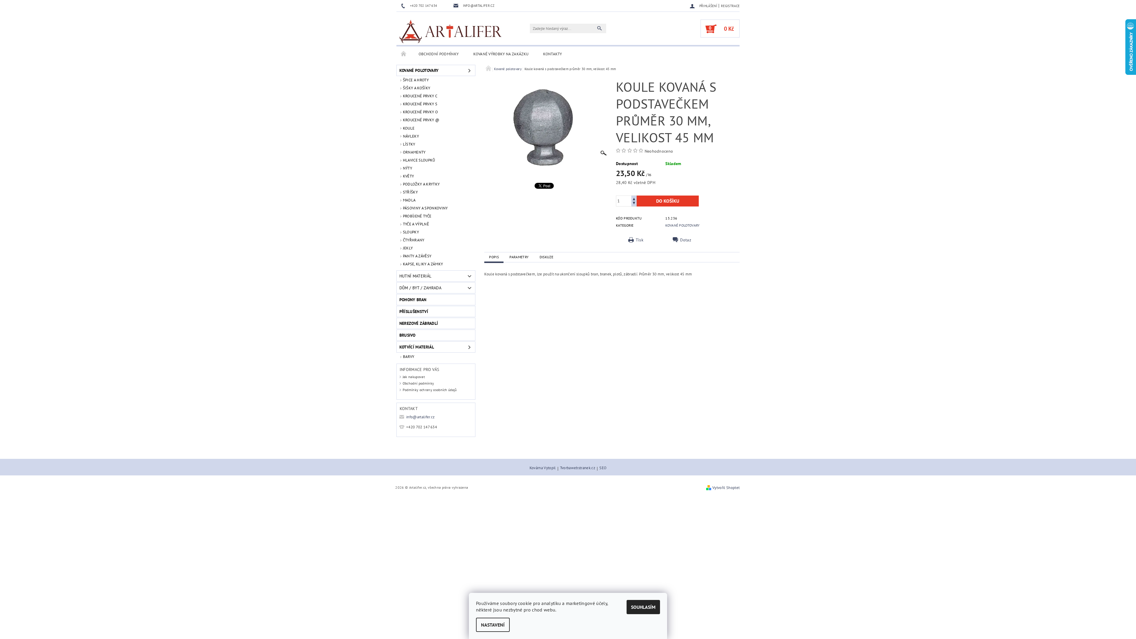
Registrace (730, 6)
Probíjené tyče (417, 216)
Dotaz (685, 240)
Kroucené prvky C (420, 96)
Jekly (408, 248)
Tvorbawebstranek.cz (577, 468)
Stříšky (410, 192)
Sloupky (411, 232)
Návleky (411, 136)
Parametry (519, 257)
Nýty (407, 168)
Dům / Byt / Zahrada (420, 288)
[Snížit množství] (634, 203)
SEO (602, 468)
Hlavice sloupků (419, 160)
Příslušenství (413, 311)
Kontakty (552, 54)
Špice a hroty (416, 80)
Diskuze (547, 257)
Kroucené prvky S (420, 103)
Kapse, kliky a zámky (423, 264)
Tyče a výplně (416, 224)
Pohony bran (413, 299)
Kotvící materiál (416, 347)
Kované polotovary (418, 70)
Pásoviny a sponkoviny (425, 208)
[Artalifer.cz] (451, 31)
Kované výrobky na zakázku (500, 54)
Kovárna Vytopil (543, 468)
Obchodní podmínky (439, 54)
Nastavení (493, 625)
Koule (409, 128)
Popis (494, 257)
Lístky (409, 144)
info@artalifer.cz (420, 416)
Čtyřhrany (414, 240)
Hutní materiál (415, 276)
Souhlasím (643, 607)
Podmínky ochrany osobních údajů (430, 390)
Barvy (408, 356)
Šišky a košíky (416, 88)
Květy (408, 176)
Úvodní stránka (403, 54)
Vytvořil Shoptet (726, 487)
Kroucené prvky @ (421, 119)
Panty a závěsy (417, 256)
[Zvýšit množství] (634, 198)
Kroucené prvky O (420, 111)
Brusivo (407, 335)
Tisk (639, 240)
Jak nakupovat (414, 377)
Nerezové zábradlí (418, 323)
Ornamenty (414, 152)
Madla (409, 200)
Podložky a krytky (421, 184)
